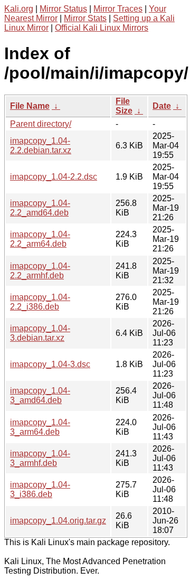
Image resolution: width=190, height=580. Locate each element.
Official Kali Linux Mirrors (101, 27)
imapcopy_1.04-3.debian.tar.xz (40, 333)
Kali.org (18, 8)
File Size (124, 106)
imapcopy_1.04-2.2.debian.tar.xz (40, 145)
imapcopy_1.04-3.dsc (50, 364)
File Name (30, 105)
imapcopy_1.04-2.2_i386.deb (40, 302)
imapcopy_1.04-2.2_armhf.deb (40, 270)
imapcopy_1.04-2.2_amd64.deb (40, 208)
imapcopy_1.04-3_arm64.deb (40, 427)
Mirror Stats (85, 18)
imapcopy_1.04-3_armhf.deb (40, 458)
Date (162, 105)
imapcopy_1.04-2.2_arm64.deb (40, 239)
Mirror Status (63, 8)
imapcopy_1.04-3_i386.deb (40, 489)
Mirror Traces (117, 8)
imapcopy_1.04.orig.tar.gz (58, 520)
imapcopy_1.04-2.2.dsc (53, 176)
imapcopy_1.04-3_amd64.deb (40, 395)
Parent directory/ (40, 123)
